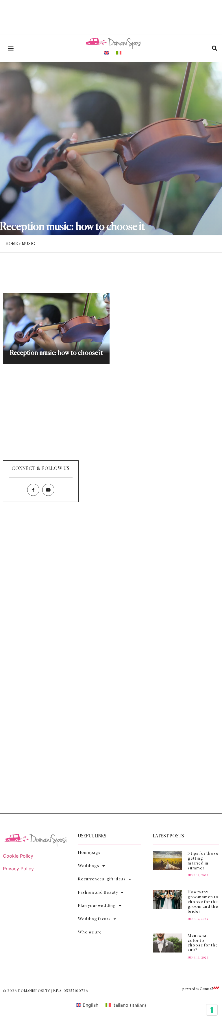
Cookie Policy (18, 856)
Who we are (90, 932)
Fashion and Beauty (98, 892)
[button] (10, 48)
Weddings (88, 866)
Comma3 (206, 989)
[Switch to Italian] (118, 53)
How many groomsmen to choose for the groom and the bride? (203, 902)
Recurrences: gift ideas (102, 879)
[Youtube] (48, 490)
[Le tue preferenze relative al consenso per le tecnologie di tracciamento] (211, 1009)
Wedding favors (94, 919)
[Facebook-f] (33, 490)
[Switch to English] (106, 53)
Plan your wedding (97, 906)
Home (12, 244)
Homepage (89, 853)
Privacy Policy (18, 868)
